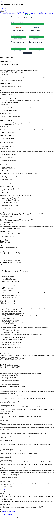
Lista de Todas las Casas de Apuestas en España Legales (32, 13)
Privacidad (1, 514)
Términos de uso (5, 514)
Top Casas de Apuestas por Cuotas (24, 12)
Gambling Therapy (4, 511)
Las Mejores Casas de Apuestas (4, 12)
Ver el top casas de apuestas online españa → (6, 8)
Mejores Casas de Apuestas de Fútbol (20, 13)
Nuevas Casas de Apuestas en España (10, 13)
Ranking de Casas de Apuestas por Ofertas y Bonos (36, 12)
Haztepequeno (2, 0)
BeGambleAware (10, 511)
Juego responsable (10, 514)
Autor (1, 1)
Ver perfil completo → (3, 489)
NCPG (14, 511)
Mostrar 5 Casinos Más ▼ (27, 53)
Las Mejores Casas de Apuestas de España (14, 12)
